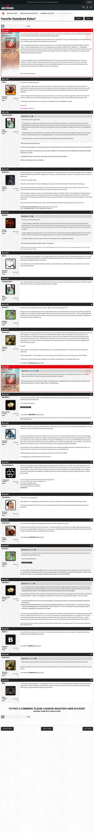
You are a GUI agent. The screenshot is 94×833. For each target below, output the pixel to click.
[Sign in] (87, 7)
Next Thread (87, 728)
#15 (91, 520)
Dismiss (89, 2)
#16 (91, 545)
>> (32, 116)
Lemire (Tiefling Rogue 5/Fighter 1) (43, 208)
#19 (91, 654)
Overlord (30, 583)
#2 (91, 79)
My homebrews (24, 108)
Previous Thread (7, 728)
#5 (91, 212)
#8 (91, 304)
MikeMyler (31, 549)
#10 (91, 367)
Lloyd (29, 116)
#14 (91, 494)
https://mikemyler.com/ (26, 419)
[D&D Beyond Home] (7, 7)
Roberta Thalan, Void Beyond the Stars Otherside (36, 481)
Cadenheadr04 (32, 371)
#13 (91, 462)
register (59, 708)
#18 (91, 628)
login (46, 708)
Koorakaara (31, 658)
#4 (91, 169)
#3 (91, 112)
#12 (91, 423)
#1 (91, 30)
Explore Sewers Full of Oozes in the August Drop (42, 2)
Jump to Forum (47, 728)
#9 (91, 329)
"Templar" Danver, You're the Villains (33, 486)
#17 (91, 579)
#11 (91, 394)
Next (28, 26)
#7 (91, 278)
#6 (91, 253)
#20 (91, 680)
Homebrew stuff (23, 487)
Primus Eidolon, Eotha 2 (31, 483)
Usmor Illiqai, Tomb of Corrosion (32, 484)
